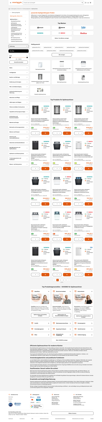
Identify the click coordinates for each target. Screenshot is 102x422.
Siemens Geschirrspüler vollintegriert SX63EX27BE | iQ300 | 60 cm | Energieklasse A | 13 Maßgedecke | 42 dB (40, 191)
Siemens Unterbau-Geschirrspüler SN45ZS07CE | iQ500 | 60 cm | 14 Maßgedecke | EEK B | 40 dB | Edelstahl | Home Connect (61, 120)
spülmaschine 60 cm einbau (37, 50)
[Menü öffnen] (10, 2)
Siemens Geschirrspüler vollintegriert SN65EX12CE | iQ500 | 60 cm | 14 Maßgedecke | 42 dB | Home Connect (81, 191)
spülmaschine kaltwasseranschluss (67, 50)
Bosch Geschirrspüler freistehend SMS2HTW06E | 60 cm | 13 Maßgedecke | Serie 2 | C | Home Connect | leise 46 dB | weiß (83, 155)
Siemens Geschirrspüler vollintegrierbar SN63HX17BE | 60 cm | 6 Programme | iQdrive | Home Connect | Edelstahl (62, 155)
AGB (32, 418)
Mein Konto (10, 396)
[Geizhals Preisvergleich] (17, 405)
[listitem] (40, 66)
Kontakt (10, 400)
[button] (18, 55)
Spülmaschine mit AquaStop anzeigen (40, 315)
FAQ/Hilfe (10, 398)
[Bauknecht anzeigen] (40, 28)
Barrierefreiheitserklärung (60, 418)
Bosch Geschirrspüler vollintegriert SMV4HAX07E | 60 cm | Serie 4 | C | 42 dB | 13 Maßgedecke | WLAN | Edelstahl (62, 191)
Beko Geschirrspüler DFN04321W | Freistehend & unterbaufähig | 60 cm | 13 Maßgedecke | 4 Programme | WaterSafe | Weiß (82, 262)
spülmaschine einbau (71, 47)
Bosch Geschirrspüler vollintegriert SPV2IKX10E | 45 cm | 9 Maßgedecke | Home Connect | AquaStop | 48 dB (61, 226)
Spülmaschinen (13, 19)
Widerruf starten (72, 413)
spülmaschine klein (47, 47)
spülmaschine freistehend (84, 47)
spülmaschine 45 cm (36, 47)
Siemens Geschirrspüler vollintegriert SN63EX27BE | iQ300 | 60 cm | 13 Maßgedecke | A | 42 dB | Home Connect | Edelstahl (61, 262)
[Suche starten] (82, 2)
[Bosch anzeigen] (62, 33)
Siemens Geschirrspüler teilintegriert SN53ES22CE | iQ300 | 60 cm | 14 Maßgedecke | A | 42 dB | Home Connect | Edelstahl (39, 262)
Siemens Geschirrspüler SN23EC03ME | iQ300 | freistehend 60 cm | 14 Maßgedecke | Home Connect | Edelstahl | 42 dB (40, 120)
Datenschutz (22, 418)
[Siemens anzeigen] (40, 33)
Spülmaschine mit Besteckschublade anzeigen (61, 315)
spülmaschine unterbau (51, 50)
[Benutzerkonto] (88, 2)
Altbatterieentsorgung (44, 418)
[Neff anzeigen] (62, 28)
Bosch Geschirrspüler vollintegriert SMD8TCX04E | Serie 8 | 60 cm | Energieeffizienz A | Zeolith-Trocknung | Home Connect (39, 226)
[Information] (85, 2)
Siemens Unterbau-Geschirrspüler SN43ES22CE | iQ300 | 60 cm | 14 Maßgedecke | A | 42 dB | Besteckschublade (83, 120)
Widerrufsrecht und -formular (78, 418)
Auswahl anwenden (18, 62)
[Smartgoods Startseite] (17, 3)
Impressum (10, 418)
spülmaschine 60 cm (59, 47)
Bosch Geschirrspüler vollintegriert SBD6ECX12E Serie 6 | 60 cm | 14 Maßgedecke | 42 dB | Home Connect (83, 226)
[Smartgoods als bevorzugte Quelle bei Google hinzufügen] (36, 406)
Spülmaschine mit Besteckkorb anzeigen (83, 316)
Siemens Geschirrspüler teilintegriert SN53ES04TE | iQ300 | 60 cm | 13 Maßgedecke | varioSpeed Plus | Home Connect (38, 156)
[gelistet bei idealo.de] (10, 405)
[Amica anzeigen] (83, 33)
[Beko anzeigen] (83, 28)
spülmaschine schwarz (81, 50)
